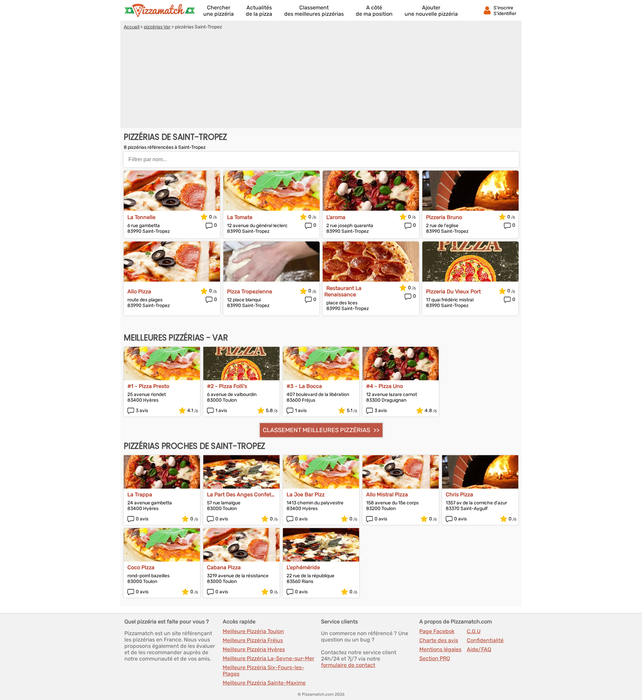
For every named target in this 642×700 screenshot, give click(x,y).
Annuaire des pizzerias (159, 10)
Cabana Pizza (224, 567)
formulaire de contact (348, 665)
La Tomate (239, 217)
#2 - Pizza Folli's (227, 386)
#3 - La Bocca (304, 386)
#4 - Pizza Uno (384, 386)
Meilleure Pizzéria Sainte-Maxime (264, 683)
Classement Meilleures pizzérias (316, 430)
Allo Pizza (139, 291)
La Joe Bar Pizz (306, 494)
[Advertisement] (321, 80)
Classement (314, 10)
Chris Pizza (459, 494)
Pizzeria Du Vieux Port (453, 291)
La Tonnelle (141, 217)
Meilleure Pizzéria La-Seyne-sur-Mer (268, 658)
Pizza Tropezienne (249, 291)
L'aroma (335, 217)
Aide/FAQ (479, 649)
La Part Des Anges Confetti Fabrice (241, 494)
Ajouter (431, 10)
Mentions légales (440, 649)
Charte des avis (438, 640)
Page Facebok (436, 631)
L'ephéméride (303, 567)
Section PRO (434, 658)
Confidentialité (485, 640)
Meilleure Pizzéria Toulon (253, 631)
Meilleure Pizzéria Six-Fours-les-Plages (263, 670)
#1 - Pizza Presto (148, 386)
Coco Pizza (140, 567)
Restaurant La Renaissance (342, 291)
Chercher (218, 10)
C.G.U (473, 631)
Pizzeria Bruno (444, 217)
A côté (374, 10)
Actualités (259, 10)
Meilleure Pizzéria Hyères (254, 649)
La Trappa (139, 494)
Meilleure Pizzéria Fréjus (253, 640)
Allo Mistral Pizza (387, 494)
